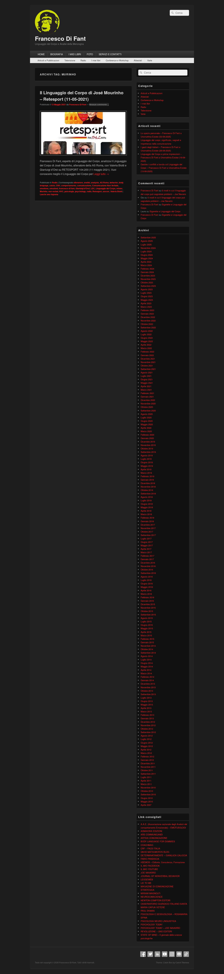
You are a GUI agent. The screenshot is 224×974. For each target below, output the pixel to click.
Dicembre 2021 (148, 358)
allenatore (78, 182)
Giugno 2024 (147, 254)
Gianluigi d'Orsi (83, 188)
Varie (149, 60)
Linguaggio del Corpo (105, 188)
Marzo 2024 (146, 265)
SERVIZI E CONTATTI (110, 54)
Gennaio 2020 (147, 438)
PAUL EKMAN (147, 910)
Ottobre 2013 (147, 690)
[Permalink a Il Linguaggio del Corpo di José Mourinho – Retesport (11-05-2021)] (83, 157)
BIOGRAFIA (56, 54)
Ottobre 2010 (147, 791)
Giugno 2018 (147, 503)
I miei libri (95, 60)
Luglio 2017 (146, 538)
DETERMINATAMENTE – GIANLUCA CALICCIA (164, 855)
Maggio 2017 (147, 545)
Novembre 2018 (148, 486)
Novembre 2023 (148, 279)
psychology (80, 191)
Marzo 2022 (146, 348)
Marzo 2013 (146, 711)
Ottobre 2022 (147, 324)
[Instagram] (172, 954)
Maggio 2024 (147, 258)
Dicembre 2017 (148, 524)
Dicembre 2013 (148, 683)
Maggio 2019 (147, 465)
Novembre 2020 (148, 403)
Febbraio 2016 (147, 597)
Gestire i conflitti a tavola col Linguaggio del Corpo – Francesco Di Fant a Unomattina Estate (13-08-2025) (163, 168)
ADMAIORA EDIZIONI (151, 831)
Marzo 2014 (146, 673)
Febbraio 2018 (147, 517)
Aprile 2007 (146, 804)
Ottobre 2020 (147, 406)
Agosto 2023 (147, 289)
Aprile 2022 (146, 344)
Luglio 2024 (146, 251)
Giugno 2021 (147, 379)
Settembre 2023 (148, 285)
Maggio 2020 (147, 424)
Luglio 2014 (146, 659)
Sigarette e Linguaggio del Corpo (165, 211)
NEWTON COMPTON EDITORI (155, 900)
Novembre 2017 (148, 528)
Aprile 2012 (146, 749)
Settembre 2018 (148, 493)
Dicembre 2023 (148, 275)
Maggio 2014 (147, 666)
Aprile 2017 (146, 548)
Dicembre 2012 (148, 721)
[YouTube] (164, 954)
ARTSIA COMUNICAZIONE (154, 837)
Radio (83, 60)
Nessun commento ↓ (99, 104)
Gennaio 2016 (147, 600)
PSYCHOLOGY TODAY (152, 924)
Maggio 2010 (147, 801)
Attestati (138, 60)
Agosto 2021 (147, 372)
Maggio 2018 (147, 507)
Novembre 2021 (148, 362)
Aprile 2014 (146, 669)
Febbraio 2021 (147, 393)
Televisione (69, 60)
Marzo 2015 (146, 635)
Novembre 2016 (148, 566)
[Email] (179, 954)
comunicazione (84, 185)
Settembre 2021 (148, 369)
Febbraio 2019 (147, 476)
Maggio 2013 (147, 704)
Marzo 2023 (146, 306)
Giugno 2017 (147, 542)
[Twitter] (150, 954)
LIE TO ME (146, 882)
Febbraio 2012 (147, 756)
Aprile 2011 (146, 780)
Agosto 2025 (147, 240)
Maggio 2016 (147, 587)
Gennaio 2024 (147, 272)
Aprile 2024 (146, 261)
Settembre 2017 (148, 535)
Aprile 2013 (146, 708)
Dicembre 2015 (148, 604)
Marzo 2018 (146, 514)
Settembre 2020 (148, 410)
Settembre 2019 (148, 451)
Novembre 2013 (148, 687)
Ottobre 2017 (147, 531)
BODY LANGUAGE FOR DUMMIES (158, 841)
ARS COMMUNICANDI (152, 834)
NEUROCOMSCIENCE (152, 896)
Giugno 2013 (147, 701)
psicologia (69, 191)
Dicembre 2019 (148, 441)
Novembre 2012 (148, 725)
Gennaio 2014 (147, 680)
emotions (44, 188)
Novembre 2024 (148, 247)
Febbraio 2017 (147, 555)
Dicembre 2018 (148, 483)
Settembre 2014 (148, 652)
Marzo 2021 (146, 389)
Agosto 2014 (147, 656)
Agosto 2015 (147, 618)
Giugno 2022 (147, 337)
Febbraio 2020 (147, 434)
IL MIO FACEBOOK (150, 865)
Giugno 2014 (147, 663)
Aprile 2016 (146, 590)
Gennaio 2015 (147, 642)
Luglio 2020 (146, 417)
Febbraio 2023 (147, 310)
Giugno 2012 (147, 742)
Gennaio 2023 (147, 313)
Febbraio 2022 (147, 351)
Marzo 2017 (146, 552)
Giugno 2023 (147, 296)
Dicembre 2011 (148, 763)
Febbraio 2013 (147, 714)
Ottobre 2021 (147, 365)
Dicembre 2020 (148, 400)
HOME (41, 54)
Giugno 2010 (147, 798)
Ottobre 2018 (147, 490)
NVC (61, 191)
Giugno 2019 (147, 462)
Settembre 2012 (148, 732)
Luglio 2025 (146, 244)
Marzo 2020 (146, 431)
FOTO (90, 54)
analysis (95, 182)
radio (89, 191)
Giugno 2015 (147, 624)
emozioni (54, 188)
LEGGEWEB (147, 879)
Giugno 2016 (147, 583)
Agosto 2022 (147, 330)
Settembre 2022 (148, 327)
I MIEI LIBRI (75, 54)
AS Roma (104, 182)
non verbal (53, 191)
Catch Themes (182, 962)
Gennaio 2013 (147, 718)
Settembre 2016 (148, 573)
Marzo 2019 (146, 472)
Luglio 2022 (146, 334)
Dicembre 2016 (148, 562)
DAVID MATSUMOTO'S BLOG (155, 851)
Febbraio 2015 (147, 638)
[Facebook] (143, 954)
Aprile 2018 (146, 510)
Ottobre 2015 (147, 611)
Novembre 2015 (148, 607)
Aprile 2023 (146, 303)
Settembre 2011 (148, 773)
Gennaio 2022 (147, 355)
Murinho (43, 191)
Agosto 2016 (147, 576)
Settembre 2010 (148, 794)
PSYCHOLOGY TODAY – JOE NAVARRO (160, 927)
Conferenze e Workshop (117, 60)
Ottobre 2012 (147, 728)
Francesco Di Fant (60, 38)
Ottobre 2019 (147, 448)
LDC (93, 188)
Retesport (97, 191)
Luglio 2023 (146, 292)
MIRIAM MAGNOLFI (150, 893)
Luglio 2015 (146, 621)
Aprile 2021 (146, 386)
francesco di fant (67, 188)
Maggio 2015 (147, 628)
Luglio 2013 (146, 697)
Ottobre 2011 (147, 770)
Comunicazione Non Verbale (105, 185)
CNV (58, 185)
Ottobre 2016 (147, 569)
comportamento (68, 185)
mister (119, 188)
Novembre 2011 (148, 766)
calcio (52, 185)
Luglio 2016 (146, 580)
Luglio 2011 (146, 777)
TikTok (186, 954)
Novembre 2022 (148, 320)
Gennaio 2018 (147, 521)
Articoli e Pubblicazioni (48, 60)
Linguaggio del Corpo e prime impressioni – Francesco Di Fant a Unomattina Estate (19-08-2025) (163, 157)
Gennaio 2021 (147, 396)
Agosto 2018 (147, 496)
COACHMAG (147, 845)
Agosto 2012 (147, 735)
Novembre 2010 (148, 787)
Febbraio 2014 (147, 676)
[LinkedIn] (157, 954)
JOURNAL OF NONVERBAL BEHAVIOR (160, 876)
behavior (114, 182)
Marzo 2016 (146, 593)
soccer (106, 191)
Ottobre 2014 (147, 649)
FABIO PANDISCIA (150, 858)
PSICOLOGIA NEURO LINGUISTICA (158, 921)
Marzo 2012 (146, 753)
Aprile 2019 (146, 469)
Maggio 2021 (147, 382)
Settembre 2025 (148, 237)
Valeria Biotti (116, 191)
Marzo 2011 (146, 784)
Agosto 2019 (147, 455)
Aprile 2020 (146, 427)
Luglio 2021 (146, 375)
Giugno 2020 (147, 420)
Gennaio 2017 (147, 559)
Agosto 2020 (147, 414)
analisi (87, 182)
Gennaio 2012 (147, 759)
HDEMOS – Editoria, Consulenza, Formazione (163, 862)
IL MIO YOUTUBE (149, 869)
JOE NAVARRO (148, 872)
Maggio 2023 (147, 299)
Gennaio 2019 (147, 479)
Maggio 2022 (147, 341)
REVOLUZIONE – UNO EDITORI (156, 931)
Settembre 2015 (148, 614)
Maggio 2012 (147, 746)
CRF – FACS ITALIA (150, 848)
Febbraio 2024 (147, 268)
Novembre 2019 (148, 445)
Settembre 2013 (148, 694)
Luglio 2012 (146, 739)
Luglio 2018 (146, 500)
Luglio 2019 (146, 458)
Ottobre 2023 (147, 282)
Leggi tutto (101, 174)
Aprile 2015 (146, 632)
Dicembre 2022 (148, 317)
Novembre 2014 (148, 645)
